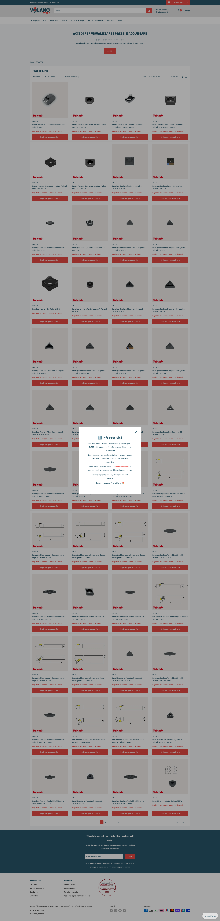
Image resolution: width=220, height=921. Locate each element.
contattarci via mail (122, 466)
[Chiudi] (136, 431)
